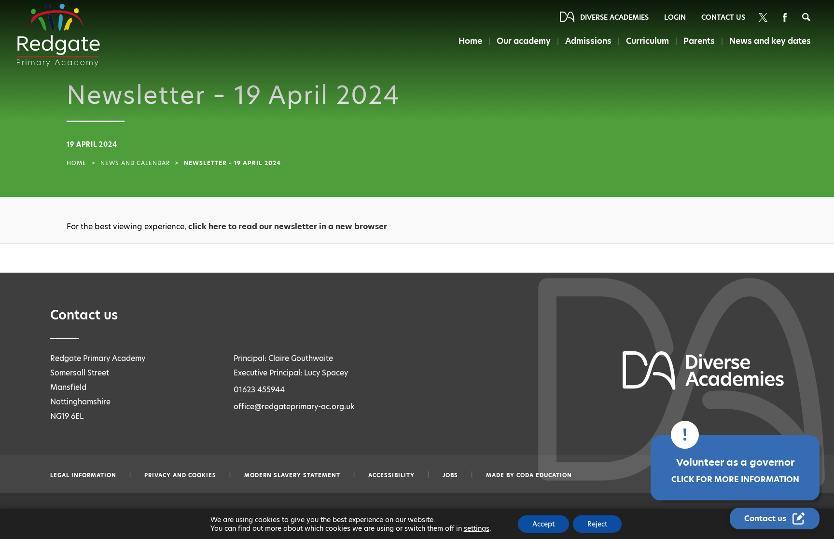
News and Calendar (135, 163)
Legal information (83, 475)
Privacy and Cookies (180, 475)
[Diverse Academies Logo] (58, 35)
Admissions (588, 41)
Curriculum (647, 41)
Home (470, 41)
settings (476, 528)
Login (675, 17)
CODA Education (544, 475)
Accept (543, 524)
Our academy (524, 41)
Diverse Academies (614, 17)
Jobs (450, 475)
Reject (597, 524)
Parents (699, 41)
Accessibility (391, 475)
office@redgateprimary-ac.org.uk (294, 406)
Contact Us (723, 17)
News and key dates (770, 41)
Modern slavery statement (292, 475)
